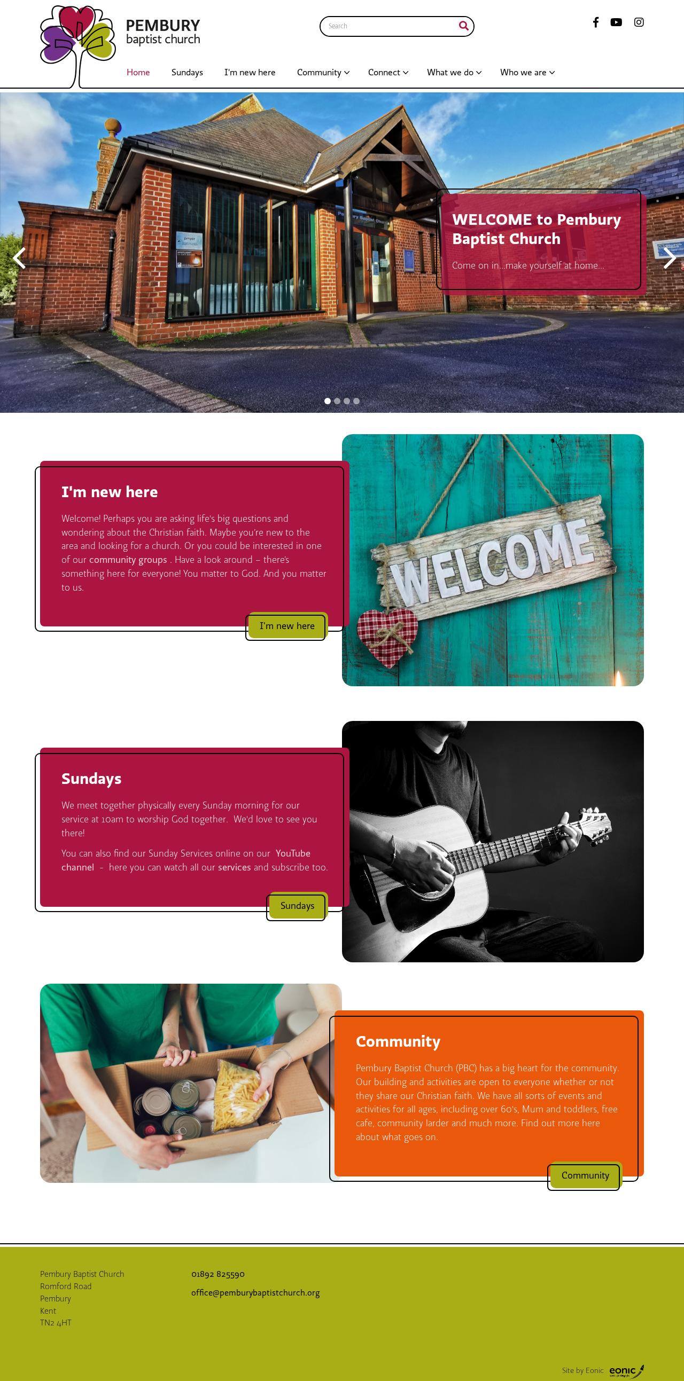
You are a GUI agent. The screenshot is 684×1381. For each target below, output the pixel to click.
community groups (129, 560)
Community (319, 72)
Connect (384, 72)
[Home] (78, 47)
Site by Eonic (583, 1370)
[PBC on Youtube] (613, 23)
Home (138, 72)
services (236, 867)
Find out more (77, 299)
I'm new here (250, 72)
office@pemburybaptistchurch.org (255, 1293)
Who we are (523, 72)
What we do (450, 72)
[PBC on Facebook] (595, 23)
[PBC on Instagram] (636, 23)
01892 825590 (219, 1274)
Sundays (187, 72)
